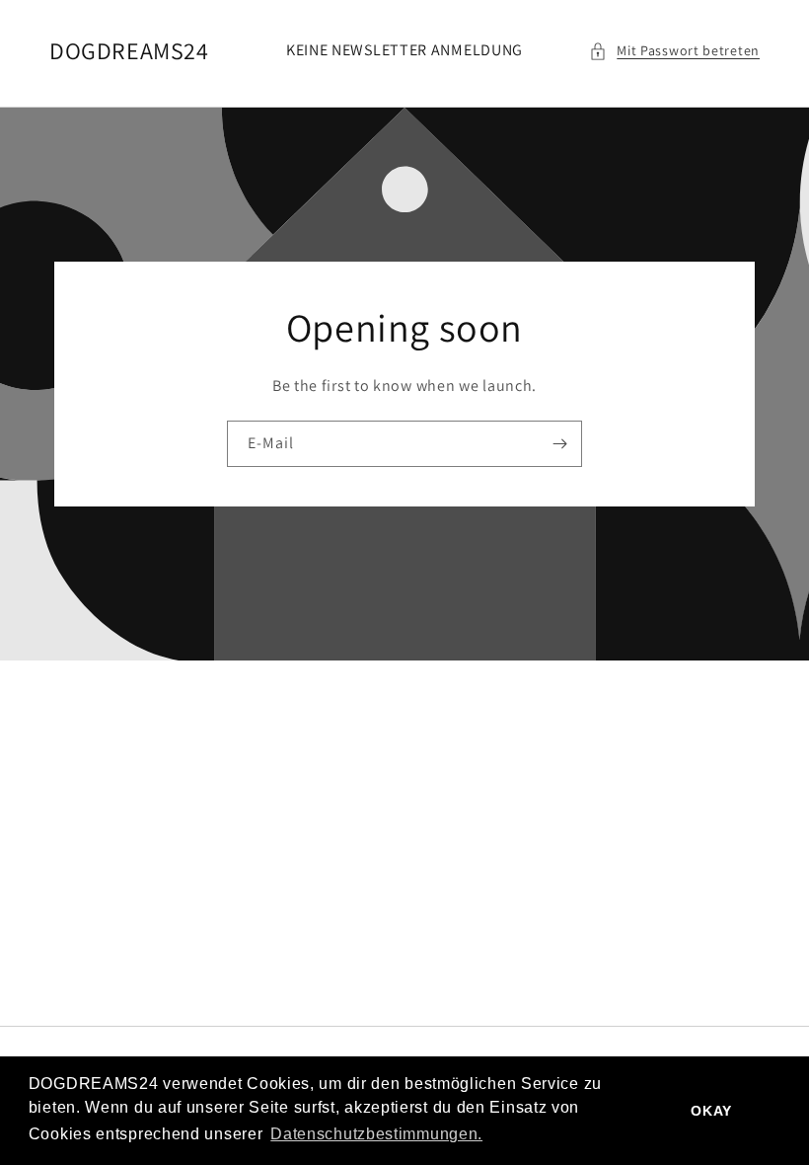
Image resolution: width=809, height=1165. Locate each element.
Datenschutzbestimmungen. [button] (376, 1134)
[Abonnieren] (559, 444)
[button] (674, 51)
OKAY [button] (711, 1111)
